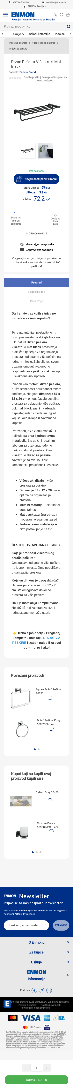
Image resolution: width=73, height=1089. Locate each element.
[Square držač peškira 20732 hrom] (21, 698)
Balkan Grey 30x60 (47, 792)
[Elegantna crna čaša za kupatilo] (22, 832)
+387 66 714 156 (21, 2)
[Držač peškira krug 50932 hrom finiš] (22, 729)
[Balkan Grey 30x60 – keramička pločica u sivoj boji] (21, 801)
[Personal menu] (55, 14)
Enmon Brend (27, 72)
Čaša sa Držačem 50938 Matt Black (47, 825)
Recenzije (36, 301)
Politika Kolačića (27, 1005)
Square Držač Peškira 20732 (49, 691)
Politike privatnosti (24, 913)
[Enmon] (10, 895)
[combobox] (32, 26)
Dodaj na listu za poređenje (16, 220)
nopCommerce (41, 1007)
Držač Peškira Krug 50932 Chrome (48, 722)
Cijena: (27, 198)
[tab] (36, 282)
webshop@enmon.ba (56, 2)
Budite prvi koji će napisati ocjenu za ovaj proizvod (45, 79)
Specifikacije (36, 291)
